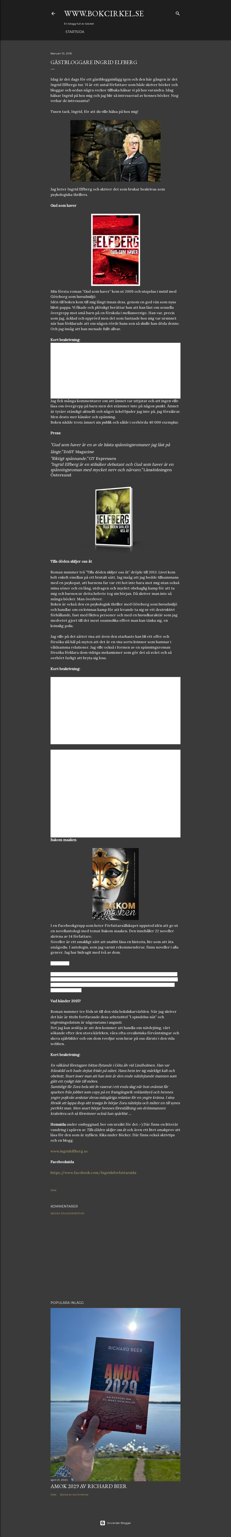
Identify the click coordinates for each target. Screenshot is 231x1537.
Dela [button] (53, 1190)
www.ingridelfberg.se (69, 1151)
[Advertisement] (115, 1257)
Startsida (75, 32)
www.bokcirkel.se (104, 13)
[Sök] (177, 12)
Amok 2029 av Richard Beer (89, 1486)
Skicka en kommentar (67, 1213)
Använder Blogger (119, 1523)
